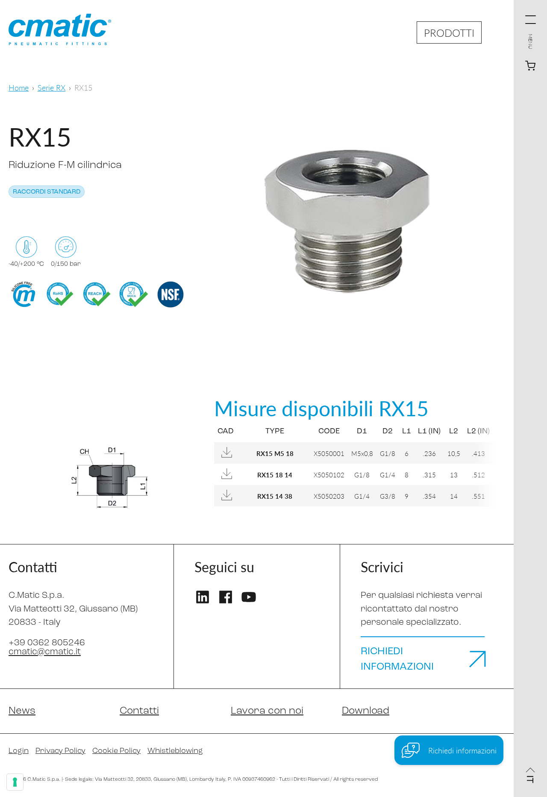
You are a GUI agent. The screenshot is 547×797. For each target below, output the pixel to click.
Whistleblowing (175, 751)
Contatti (139, 711)
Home (19, 87)
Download (365, 711)
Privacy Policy (60, 751)
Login (19, 751)
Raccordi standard (46, 192)
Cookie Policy (116, 751)
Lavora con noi (267, 711)
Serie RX (51, 87)
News (22, 711)
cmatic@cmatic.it (45, 651)
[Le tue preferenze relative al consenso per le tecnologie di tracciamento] (15, 782)
